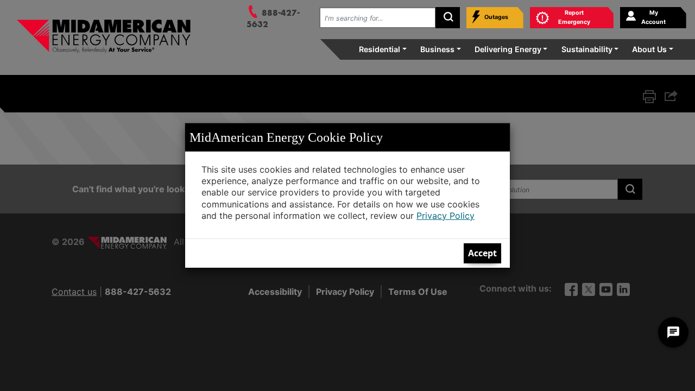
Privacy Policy (445, 215)
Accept (482, 253)
